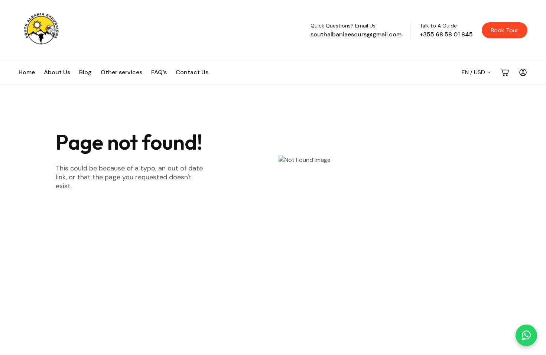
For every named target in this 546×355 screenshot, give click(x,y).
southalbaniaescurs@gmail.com (356, 34)
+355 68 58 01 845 (446, 34)
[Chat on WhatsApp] (526, 335)
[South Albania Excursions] (160, 30)
